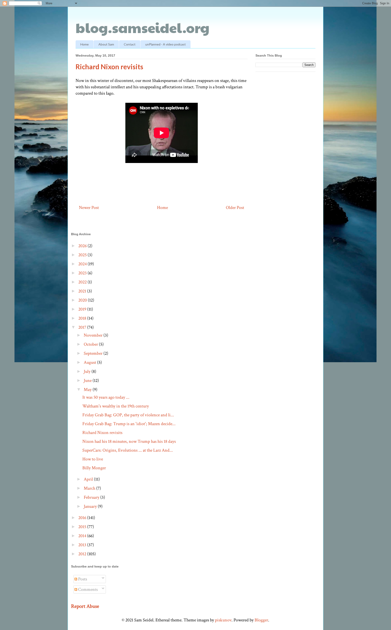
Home (84, 44)
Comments (87, 589)
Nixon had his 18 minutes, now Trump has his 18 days (129, 441)
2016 (82, 518)
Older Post (235, 208)
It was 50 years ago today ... (105, 397)
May (88, 390)
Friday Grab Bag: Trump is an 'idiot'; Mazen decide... (129, 424)
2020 (83, 300)
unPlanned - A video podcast (165, 44)
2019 (82, 309)
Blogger (261, 620)
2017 (82, 327)
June (88, 380)
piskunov (223, 620)
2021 (82, 291)
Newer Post (89, 208)
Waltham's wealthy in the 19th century (115, 406)
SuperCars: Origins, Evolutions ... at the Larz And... (127, 450)
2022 (83, 282)
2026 (83, 246)
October (91, 344)
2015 (82, 527)
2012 (82, 554)
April (89, 479)
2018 (82, 318)
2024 (83, 264)
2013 (82, 545)
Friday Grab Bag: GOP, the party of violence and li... (128, 415)
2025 (83, 255)
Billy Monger (94, 468)
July (87, 371)
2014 (82, 536)
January (91, 506)
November (93, 335)
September (93, 353)
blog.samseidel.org (143, 27)
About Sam (106, 44)
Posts (82, 579)
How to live (92, 459)
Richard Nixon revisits (102, 433)
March (90, 488)
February (92, 497)
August (90, 362)
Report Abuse (85, 606)
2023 (83, 273)
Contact (130, 44)
